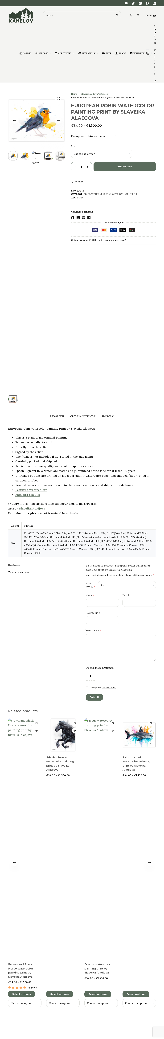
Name (90, 595)
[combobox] (78, 15)
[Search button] (117, 15)
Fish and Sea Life (27, 495)
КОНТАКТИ (138, 53)
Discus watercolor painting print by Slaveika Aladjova (97, 968)
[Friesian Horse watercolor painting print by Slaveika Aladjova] (63, 735)
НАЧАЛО (27, 53)
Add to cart (124, 166)
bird (80, 197)
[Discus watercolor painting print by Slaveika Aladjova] (101, 838)
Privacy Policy (109, 687)
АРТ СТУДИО (64, 53)
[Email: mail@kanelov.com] (148, 53)
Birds (133, 194)
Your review (93, 630)
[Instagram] (140, 3)
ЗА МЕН (122, 53)
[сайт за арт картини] (21, 15)
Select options (21, 993)
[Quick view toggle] (36, 730)
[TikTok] (133, 3)
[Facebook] (147, 3)
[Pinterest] (83, 217)
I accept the (103, 687)
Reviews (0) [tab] (108, 416)
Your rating (90, 585)
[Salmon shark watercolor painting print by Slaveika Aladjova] (139, 735)
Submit (94, 697)
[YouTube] (126, 3)
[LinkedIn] (154, 3)
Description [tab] (57, 416)
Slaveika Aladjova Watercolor (108, 194)
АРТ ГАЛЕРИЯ (88, 53)
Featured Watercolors (31, 490)
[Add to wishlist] (36, 723)
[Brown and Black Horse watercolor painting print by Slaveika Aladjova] (24, 838)
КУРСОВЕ (43, 53)
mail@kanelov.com (155, 60)
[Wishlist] (138, 15)
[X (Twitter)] (78, 217)
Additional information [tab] (83, 416)
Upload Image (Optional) (100, 667)
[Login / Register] (131, 15)
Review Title (93, 612)
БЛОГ (108, 53)
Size (73, 146)
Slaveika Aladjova (32, 508)
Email (126, 595)
